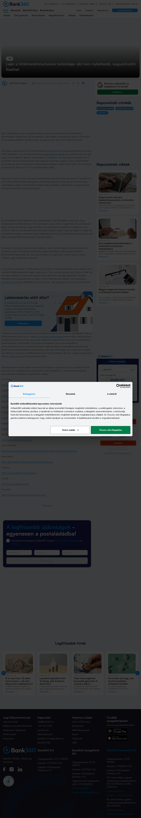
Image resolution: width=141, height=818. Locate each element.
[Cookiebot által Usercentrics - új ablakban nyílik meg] (118, 386)
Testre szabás (68, 430)
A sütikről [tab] (111, 394)
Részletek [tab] (70, 394)
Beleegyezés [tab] (29, 394)
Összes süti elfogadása (110, 430)
